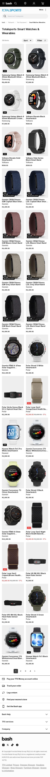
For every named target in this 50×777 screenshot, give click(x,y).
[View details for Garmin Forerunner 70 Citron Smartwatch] (13, 473)
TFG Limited (7, 765)
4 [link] (30, 671)
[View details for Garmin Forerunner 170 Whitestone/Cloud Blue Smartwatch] (13, 639)
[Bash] (3, 22)
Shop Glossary (16, 768)
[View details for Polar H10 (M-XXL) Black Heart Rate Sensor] (13, 598)
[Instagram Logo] (3, 746)
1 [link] (15, 671)
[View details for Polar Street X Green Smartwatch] (37, 598)
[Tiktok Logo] (12, 746)
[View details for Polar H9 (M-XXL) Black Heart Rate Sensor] (37, 556)
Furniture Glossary (31, 768)
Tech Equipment (21, 22)
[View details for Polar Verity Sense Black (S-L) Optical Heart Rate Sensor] (13, 390)
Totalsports (11, 22)
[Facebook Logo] (17, 746)
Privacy (16, 765)
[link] (35, 671)
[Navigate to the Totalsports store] (11, 10)
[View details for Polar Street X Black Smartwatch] (37, 473)
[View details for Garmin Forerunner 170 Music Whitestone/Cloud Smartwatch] (37, 432)
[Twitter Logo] (8, 746)
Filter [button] (39, 40)
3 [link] (25, 671)
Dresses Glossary (27, 765)
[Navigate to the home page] (9, 3)
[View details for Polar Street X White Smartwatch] (37, 349)
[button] (25, 3)
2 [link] (20, 671)
